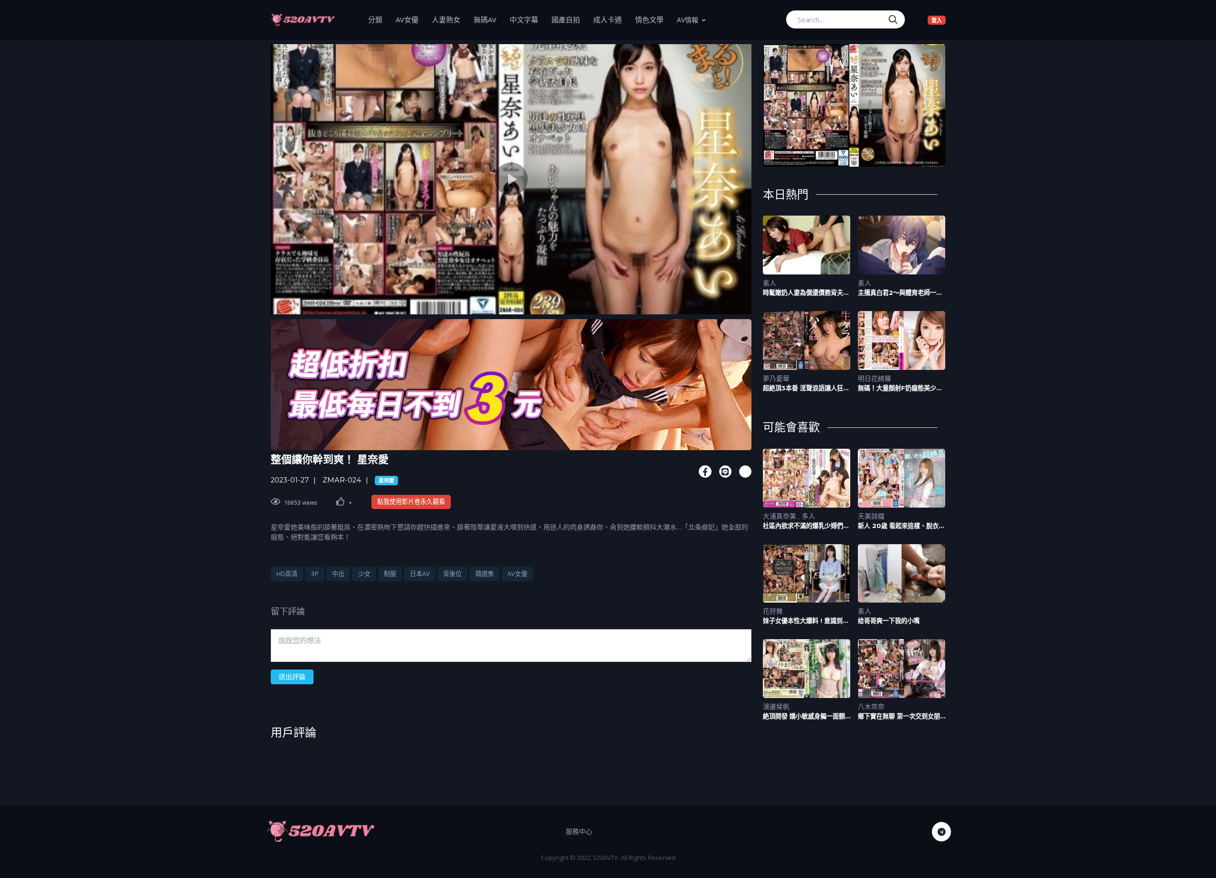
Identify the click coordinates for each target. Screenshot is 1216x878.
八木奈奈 (871, 706)
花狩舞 (773, 610)
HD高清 (286, 573)
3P (315, 573)
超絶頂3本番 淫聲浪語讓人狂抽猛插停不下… (806, 388)
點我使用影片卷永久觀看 (411, 501)
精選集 (484, 573)
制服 (390, 573)
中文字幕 (527, 19)
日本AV (420, 573)
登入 (938, 20)
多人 (808, 515)
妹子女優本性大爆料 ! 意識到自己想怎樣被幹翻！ (806, 621)
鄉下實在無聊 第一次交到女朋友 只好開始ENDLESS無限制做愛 (899, 716)
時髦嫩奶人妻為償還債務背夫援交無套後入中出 (806, 293)
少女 (364, 573)
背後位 (452, 573)
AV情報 (687, 19)
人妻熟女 (449, 19)
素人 (769, 282)
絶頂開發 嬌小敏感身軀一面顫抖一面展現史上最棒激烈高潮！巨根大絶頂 (806, 716)
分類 (378, 19)
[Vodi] (302, 19)
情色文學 (652, 19)
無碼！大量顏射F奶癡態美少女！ (897, 388)
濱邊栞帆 (776, 706)
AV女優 (410, 19)
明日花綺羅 (874, 378)
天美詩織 (871, 515)
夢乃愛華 (776, 378)
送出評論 (292, 676)
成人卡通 (610, 19)
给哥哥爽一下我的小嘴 (889, 620)
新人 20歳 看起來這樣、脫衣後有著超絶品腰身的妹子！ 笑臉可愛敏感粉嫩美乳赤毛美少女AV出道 (901, 526)
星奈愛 (386, 480)
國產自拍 (569, 19)
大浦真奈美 (780, 515)
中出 (338, 573)
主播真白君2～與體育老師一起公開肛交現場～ (900, 293)
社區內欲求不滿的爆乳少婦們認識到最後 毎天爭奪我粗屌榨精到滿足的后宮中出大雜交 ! (806, 526)
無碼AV (488, 19)
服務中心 (579, 831)
